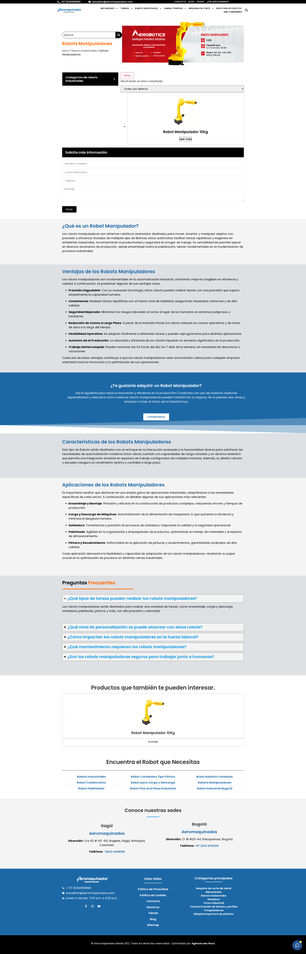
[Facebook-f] (86, 906)
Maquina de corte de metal (213, 888)
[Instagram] (92, 906)
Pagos (200, 1)
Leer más (186, 139)
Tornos (124, 8)
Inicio (65, 51)
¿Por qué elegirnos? (218, 1)
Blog (191, 1)
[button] (246, 10)
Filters (127, 75)
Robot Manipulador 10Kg (153, 732)
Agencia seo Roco (203, 943)
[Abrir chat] (297, 945)
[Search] (118, 35)
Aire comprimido (233, 12)
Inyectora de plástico (228, 8)
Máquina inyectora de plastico (214, 914)
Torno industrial (213, 903)
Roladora (214, 899)
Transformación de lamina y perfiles (213, 906)
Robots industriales (146, 8)
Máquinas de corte (199, 8)
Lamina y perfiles (173, 8)
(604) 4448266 (115, 852)
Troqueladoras (213, 910)
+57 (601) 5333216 (207, 846)
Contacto (180, 1)
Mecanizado (107, 8)
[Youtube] (99, 906)
